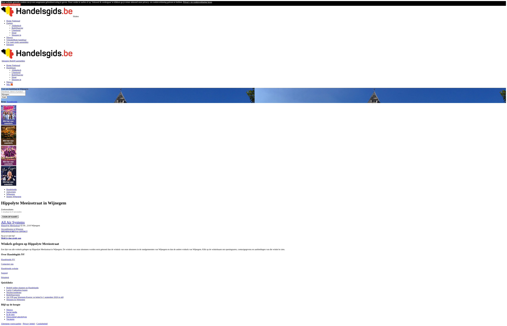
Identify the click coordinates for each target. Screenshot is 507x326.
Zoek (4, 97)
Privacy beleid (29, 324)
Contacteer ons (7, 264)
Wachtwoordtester (13, 292)
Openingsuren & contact (14, 231)
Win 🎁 (9, 84)
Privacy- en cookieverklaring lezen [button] (197, 2)
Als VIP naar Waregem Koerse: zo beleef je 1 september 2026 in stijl (35, 297)
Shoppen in (16, 35)
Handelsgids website (9, 268)
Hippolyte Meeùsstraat (10, 225)
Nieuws (9, 37)
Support (4, 273)
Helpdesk (5, 277)
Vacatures (10, 319)
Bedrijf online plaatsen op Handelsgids (22, 288)
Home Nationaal (13, 21)
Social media (11, 312)
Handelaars (11, 68)
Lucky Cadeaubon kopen (16, 290)
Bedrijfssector (17, 28)
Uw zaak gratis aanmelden (17, 42)
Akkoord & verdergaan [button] (10, 4)
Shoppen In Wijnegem (15, 299)
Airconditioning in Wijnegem (12, 229)
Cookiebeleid (42, 324)
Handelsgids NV (8, 259)
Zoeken (9, 23)
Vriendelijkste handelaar (16, 40)
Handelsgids (12, 102)
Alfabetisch (16, 25)
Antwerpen (11, 192)
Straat (14, 33)
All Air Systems (13, 222)
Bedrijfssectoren (13, 295)
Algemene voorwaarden (11, 324)
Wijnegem (10, 194)
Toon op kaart (10, 217)
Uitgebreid (16, 30)
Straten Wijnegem (13, 196)
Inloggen (10, 44)
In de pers (10, 314)
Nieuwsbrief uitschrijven (16, 317)
